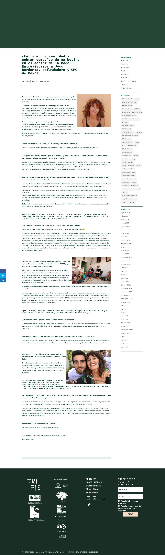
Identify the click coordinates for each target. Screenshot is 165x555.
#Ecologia (125, 122)
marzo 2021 (125, 319)
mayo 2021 (125, 313)
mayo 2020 (125, 344)
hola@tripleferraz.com (93, 486)
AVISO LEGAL (59, 552)
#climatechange (127, 109)
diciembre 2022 (126, 257)
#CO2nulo (137, 109)
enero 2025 (125, 230)
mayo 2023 (125, 254)
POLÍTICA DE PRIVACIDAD (74, 552)
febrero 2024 (126, 244)
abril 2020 (124, 347)
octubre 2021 (125, 295)
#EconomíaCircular (128, 126)
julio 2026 (124, 216)
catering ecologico (127, 162)
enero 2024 (125, 247)
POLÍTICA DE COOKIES (91, 552)
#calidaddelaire (127, 106)
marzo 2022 (125, 282)
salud (123, 202)
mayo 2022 (125, 275)
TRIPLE (27, 81)
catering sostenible (128, 166)
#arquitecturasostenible (129, 102)
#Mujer (137, 142)
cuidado (124, 169)
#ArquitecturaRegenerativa (130, 99)
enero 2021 (125, 326)
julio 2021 (124, 306)
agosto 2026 (125, 213)
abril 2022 (124, 278)
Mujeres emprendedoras (129, 196)
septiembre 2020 (127, 333)
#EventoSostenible (128, 132)
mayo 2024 (125, 233)
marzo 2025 (125, 227)
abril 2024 (124, 237)
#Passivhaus (132, 146)
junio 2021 (124, 309)
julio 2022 (124, 268)
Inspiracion (125, 189)
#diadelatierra (126, 119)
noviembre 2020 (127, 330)
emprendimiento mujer (129, 179)
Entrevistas (44, 81)
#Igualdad (139, 132)
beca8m (136, 156)
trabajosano (131, 202)
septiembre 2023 (127, 251)
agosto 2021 (125, 302)
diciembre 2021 (126, 288)
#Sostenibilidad (127, 149)
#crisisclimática (137, 112)
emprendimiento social (129, 182)
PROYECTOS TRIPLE (128, 81)
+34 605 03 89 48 (92, 493)
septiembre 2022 (127, 261)
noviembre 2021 (126, 292)
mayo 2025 (125, 223)
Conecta (138, 166)
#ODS (124, 146)
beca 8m (125, 159)
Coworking (125, 64)
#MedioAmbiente (127, 142)
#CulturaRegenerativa (129, 116)
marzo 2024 (125, 240)
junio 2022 (124, 271)
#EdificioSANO (126, 129)
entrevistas (125, 186)
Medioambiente (136, 189)
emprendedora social (128, 172)
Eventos (124, 78)
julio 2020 (124, 337)
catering (132, 159)
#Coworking (126, 112)
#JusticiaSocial (127, 139)
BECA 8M (124, 61)
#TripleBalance (126, 156)
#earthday (136, 119)
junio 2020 (125, 340)
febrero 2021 (125, 323)
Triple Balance (126, 88)
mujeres (124, 192)
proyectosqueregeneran (129, 199)
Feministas (134, 186)
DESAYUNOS (125, 67)
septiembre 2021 (127, 299)
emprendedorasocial (128, 176)
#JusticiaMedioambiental (130, 136)
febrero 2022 (126, 285)
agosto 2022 (125, 264)
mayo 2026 (125, 220)
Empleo (123, 71)
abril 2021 (124, 316)
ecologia (131, 169)
